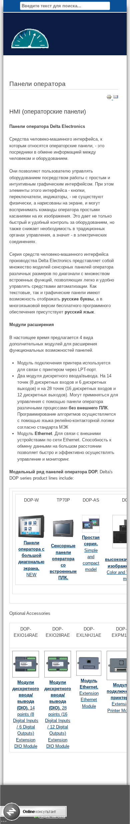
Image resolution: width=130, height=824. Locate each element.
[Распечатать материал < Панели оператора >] (109, 98)
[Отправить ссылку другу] (115, 98)
